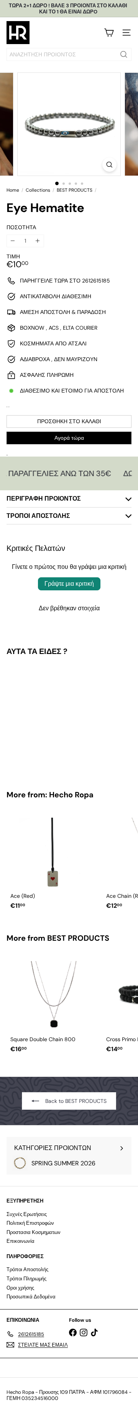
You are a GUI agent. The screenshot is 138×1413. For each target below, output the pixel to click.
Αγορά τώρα (69, 437)
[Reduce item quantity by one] (13, 241)
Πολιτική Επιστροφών (30, 1223)
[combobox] (69, 54)
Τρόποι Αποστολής (27, 1269)
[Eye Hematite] (54, 718)
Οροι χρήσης (20, 1288)
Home (13, 190)
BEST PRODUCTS (74, 190)
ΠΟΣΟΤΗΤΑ (21, 227)
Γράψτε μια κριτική (69, 584)
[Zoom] (109, 165)
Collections (38, 190)
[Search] (123, 54)
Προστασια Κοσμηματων (34, 1232)
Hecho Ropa (71, 795)
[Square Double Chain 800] (54, 1005)
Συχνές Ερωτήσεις (27, 1214)
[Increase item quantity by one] (37, 241)
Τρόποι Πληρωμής (26, 1278)
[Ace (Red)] (54, 861)
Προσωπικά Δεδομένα (31, 1296)
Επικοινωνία (20, 1241)
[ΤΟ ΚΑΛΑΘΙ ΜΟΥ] (109, 32)
